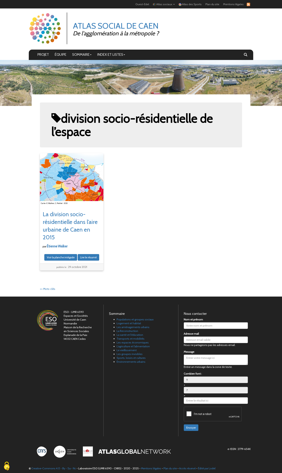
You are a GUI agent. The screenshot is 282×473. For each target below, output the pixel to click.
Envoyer (191, 427)
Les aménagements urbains (133, 327)
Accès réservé (187, 468)
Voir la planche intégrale (61, 257)
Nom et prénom (193, 319)
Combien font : (193, 373)
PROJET (43, 54)
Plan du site (212, 4)
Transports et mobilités (130, 338)
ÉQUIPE (60, 54)
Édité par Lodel (206, 468)
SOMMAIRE (81, 54)
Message (189, 351)
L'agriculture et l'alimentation (133, 346)
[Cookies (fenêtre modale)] (6, 466)
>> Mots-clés (47, 289)
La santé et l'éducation (130, 335)
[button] (245, 55)
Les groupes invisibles (130, 354)
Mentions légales (233, 4)
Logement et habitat (129, 323)
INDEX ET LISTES (110, 54)
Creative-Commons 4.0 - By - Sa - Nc (53, 468)
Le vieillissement (127, 350)
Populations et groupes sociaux (135, 319)
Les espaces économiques (133, 342)
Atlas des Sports (191, 4)
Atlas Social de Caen (115, 26)
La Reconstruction (127, 331)
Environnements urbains (131, 361)
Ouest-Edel (142, 4)
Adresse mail (191, 333)
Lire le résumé (88, 257)
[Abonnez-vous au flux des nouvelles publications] (248, 4)
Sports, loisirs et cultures (131, 358)
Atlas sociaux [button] (164, 4)
